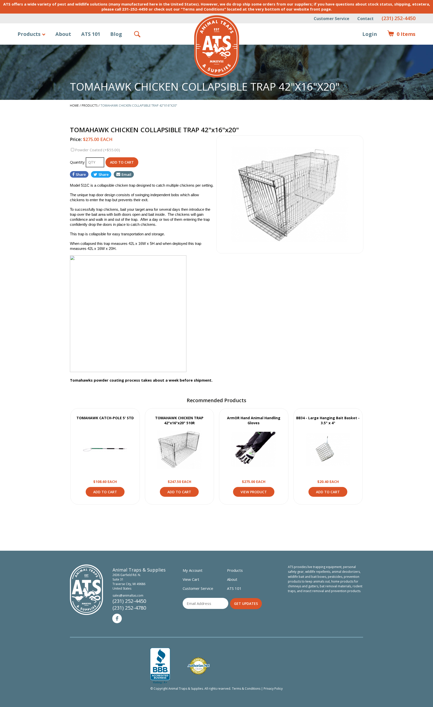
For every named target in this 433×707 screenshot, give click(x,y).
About (63, 34)
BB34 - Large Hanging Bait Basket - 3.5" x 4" (328, 420)
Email (126, 174)
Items (401, 34)
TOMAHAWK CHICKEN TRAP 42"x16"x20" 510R (179, 420)
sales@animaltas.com (128, 595)
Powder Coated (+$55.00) (97, 149)
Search (137, 34)
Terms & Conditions (246, 688)
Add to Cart (105, 491)
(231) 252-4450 (398, 18)
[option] (289, 194)
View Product (105, 449)
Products (29, 34)
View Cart (191, 579)
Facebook (117, 618)
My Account (192, 570)
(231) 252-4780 (129, 607)
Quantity (78, 162)
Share (81, 174)
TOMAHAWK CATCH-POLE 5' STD (105, 417)
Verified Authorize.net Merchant (198, 666)
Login (369, 34)
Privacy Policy (273, 688)
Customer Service (331, 18)
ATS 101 (90, 34)
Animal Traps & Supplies (216, 46)
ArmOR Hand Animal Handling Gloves (253, 420)
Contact (365, 18)
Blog (116, 34)
